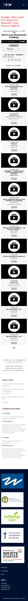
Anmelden (4, 583)
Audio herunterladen (15, 51)
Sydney (23, 598)
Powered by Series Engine (14, 351)
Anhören (14, 45)
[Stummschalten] (20, 41)
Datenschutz (4, 571)
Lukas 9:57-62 (17, 49)
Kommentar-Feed (6, 587)
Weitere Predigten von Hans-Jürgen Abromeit (14, 50)
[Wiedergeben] (3, 41)
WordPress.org (5, 589)
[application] (14, 41)
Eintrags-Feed (5, 585)
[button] (23, 4)
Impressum (4, 567)
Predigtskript (14, 120)
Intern (2, 574)
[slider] (12, 41)
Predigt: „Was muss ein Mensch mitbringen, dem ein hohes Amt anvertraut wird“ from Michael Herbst (13, 368)
